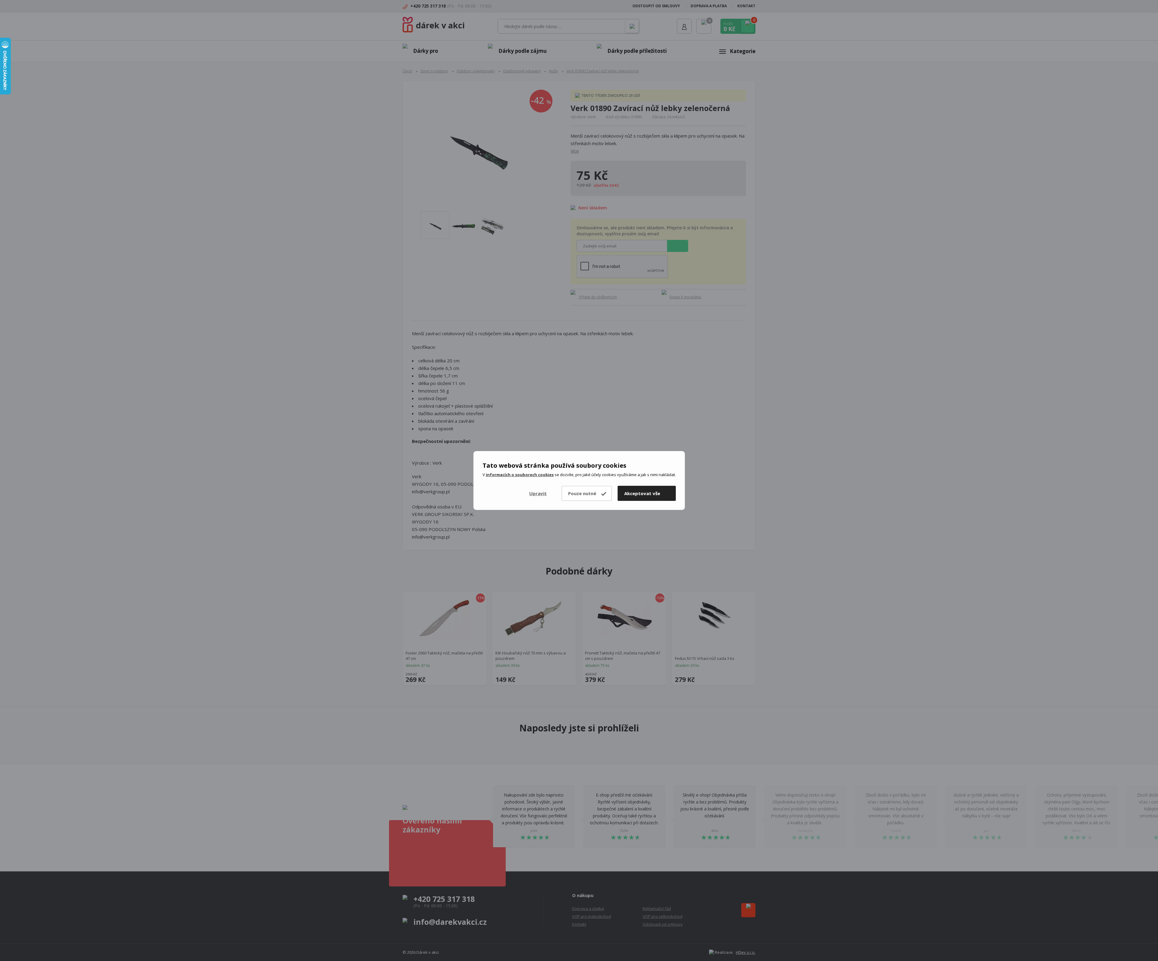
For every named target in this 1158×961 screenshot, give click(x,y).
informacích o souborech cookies (520, 474)
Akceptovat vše (642, 493)
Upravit (538, 493)
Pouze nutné (582, 493)
